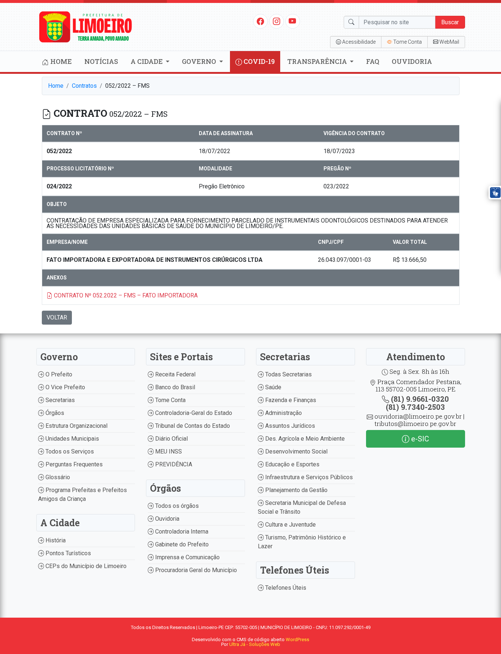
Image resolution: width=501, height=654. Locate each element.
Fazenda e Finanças (290, 400)
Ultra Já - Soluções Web (254, 644)
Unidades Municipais (71, 438)
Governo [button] (199, 61)
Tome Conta (170, 400)
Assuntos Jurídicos (289, 425)
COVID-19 (258, 61)
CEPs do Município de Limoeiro (85, 566)
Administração (283, 412)
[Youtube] (292, 21)
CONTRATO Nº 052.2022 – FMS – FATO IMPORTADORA (125, 295)
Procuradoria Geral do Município (195, 570)
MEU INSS (168, 451)
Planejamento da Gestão (296, 490)
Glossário (57, 477)
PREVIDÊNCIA (173, 464)
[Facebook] (260, 21)
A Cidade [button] (147, 61)
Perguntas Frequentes (73, 464)
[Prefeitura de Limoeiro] (85, 26)
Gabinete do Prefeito (181, 544)
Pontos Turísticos (67, 553)
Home (60, 61)
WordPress (297, 639)
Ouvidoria (412, 61)
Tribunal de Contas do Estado (192, 425)
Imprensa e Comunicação (187, 557)
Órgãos (54, 412)
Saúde (272, 387)
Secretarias (59, 400)
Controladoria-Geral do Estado (193, 412)
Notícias (101, 61)
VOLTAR (57, 317)
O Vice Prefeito (64, 387)
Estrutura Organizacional (75, 425)
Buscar (450, 22)
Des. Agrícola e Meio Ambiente (304, 438)
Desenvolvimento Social (296, 451)
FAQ (372, 61)
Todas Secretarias (288, 374)
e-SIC (419, 438)
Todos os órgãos (176, 505)
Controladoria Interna (181, 531)
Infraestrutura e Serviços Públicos (308, 477)
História (55, 540)
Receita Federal (174, 374)
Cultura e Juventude (290, 524)
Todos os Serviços (69, 451)
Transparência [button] (317, 61)
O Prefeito (58, 374)
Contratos (84, 85)
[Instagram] (276, 21)
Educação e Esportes (291, 464)
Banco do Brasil (174, 387)
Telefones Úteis (285, 587)
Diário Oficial (171, 438)
